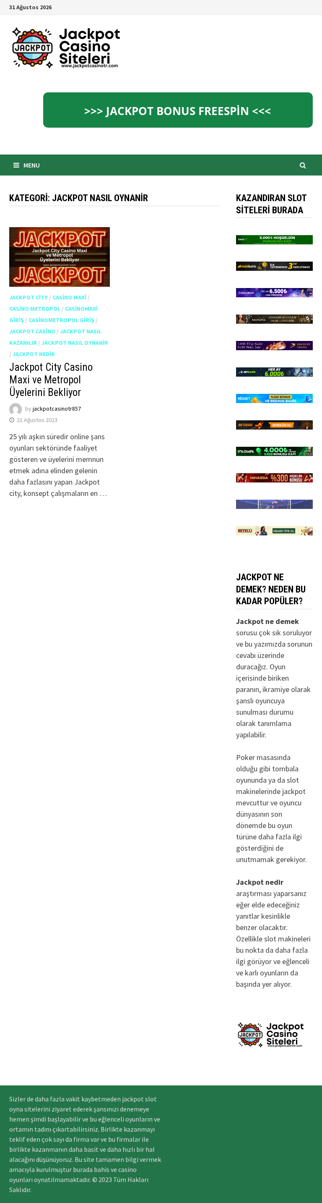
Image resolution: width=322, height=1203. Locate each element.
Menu (31, 165)
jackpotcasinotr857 (57, 409)
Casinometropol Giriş (61, 320)
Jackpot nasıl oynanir (75, 342)
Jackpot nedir (34, 354)
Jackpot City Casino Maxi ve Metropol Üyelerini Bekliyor (51, 379)
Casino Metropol (34, 308)
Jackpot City (28, 297)
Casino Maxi (69, 297)
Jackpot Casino (32, 331)
